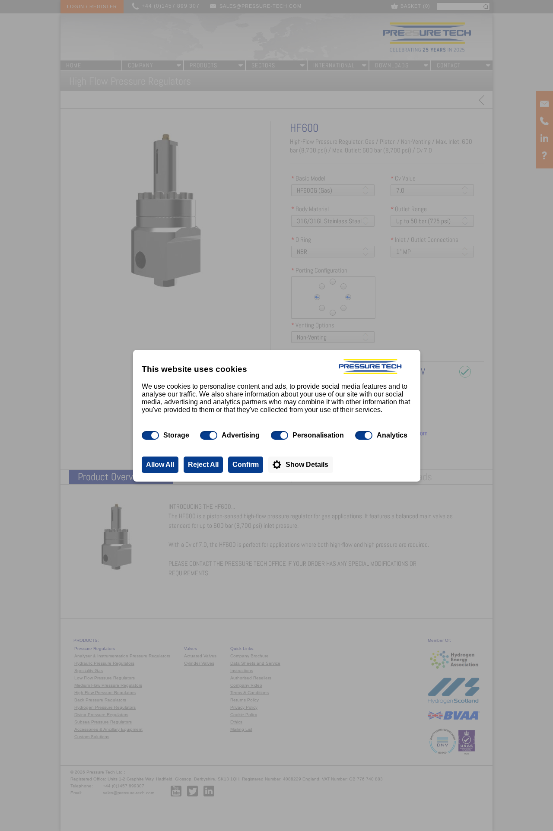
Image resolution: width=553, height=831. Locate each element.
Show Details (307, 464)
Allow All (160, 464)
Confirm (245, 464)
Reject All (203, 464)
